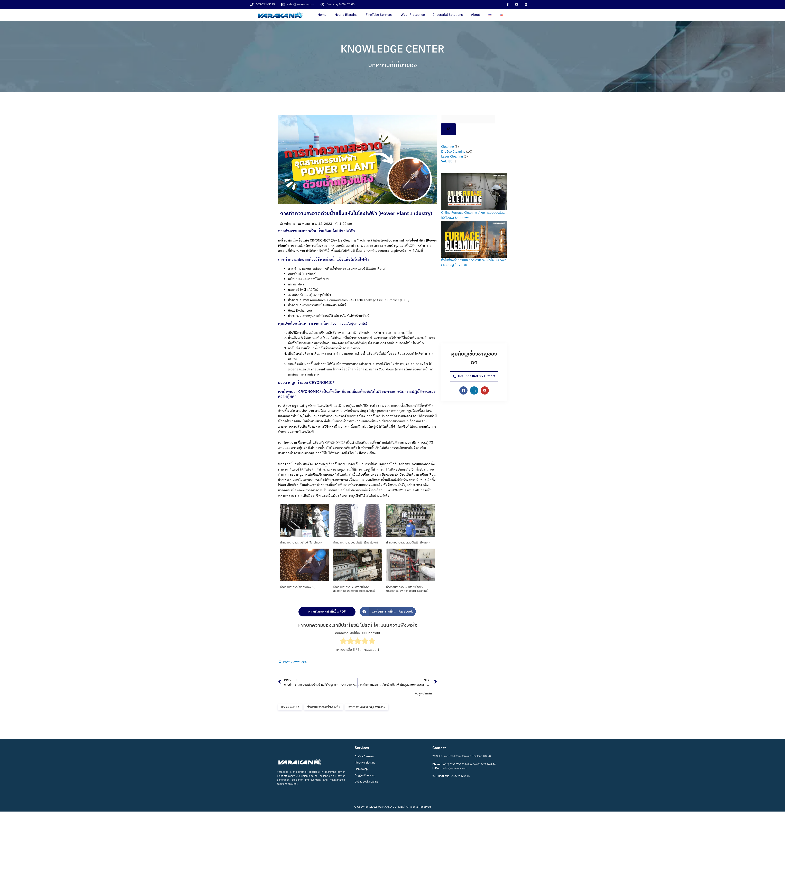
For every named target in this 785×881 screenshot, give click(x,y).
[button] (388, 611)
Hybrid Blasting (346, 15)
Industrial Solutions (448, 15)
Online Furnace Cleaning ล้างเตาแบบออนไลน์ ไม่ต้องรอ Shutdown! (473, 215)
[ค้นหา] (448, 129)
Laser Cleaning (452, 156)
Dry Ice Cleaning (453, 151)
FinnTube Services (379, 15)
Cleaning (447, 147)
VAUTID (447, 161)
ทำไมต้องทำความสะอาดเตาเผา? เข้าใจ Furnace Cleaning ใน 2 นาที (474, 262)
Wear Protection (413, 15)
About (475, 15)
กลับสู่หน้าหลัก (422, 693)
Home (322, 15)
